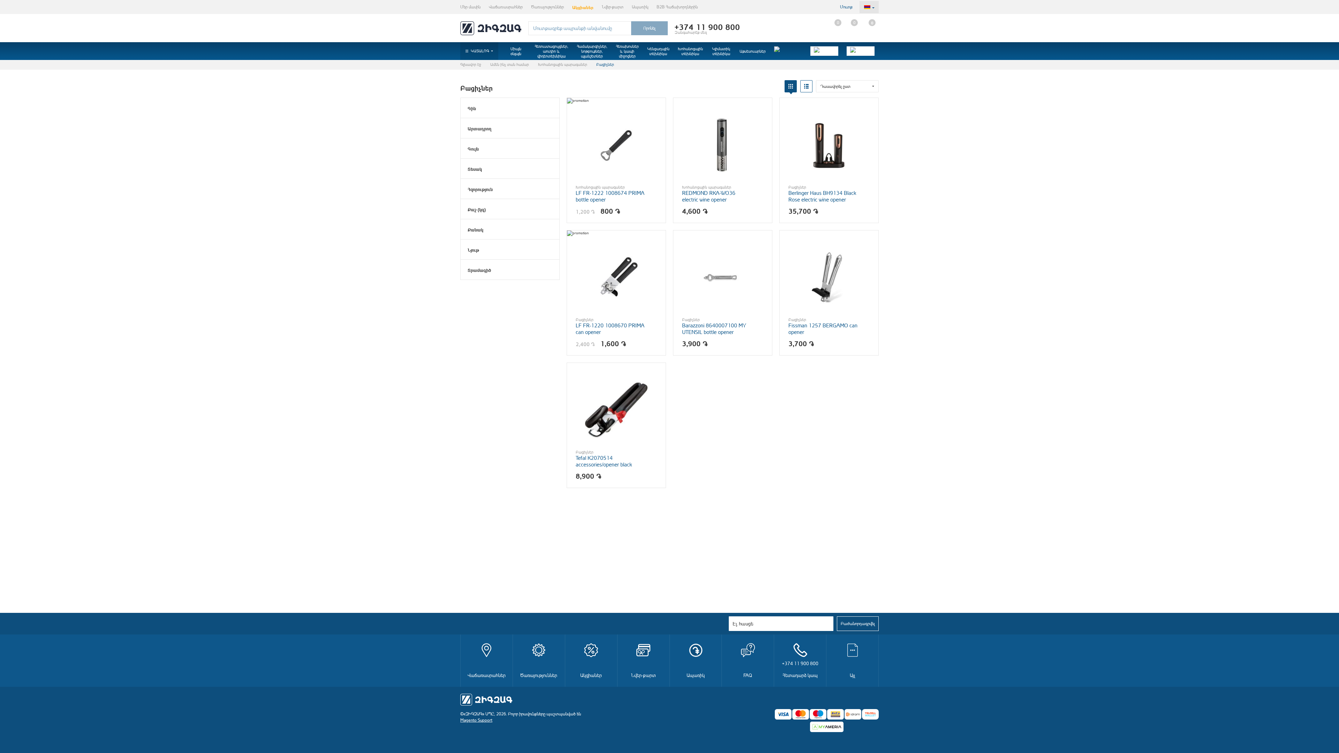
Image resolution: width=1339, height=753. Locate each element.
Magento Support (476, 720)
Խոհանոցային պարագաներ (562, 64)
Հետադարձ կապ (800, 669)
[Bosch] (824, 51)
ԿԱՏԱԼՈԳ (480, 50)
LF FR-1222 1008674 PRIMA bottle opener (610, 196)
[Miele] (788, 51)
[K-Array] (860, 51)
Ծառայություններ (547, 6)
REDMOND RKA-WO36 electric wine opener (708, 196)
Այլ (852, 675)
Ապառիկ (640, 6)
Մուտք (846, 6)
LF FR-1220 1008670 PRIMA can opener (610, 328)
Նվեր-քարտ (612, 6)
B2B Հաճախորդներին (677, 6)
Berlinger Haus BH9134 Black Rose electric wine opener (822, 196)
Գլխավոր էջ (470, 64)
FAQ (747, 675)
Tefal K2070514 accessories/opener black (604, 461)
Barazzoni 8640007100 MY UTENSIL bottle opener (714, 328)
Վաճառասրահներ (506, 6)
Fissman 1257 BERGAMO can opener (822, 328)
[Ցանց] (791, 86)
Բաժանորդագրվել (858, 623)
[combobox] (579, 28)
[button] (847, 86)
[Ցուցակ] (806, 86)
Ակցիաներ (582, 7)
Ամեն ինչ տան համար (509, 64)
